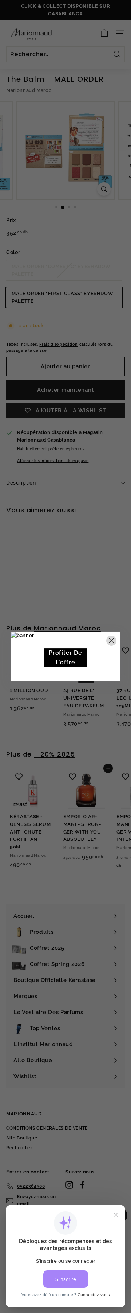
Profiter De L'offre (65, 657)
